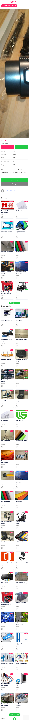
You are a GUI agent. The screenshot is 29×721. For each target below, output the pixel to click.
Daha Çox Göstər (14, 302)
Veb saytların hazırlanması (9, 5)
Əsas (2, 7)
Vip (8, 147)
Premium (22, 147)
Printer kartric (12, 7)
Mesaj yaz (14, 184)
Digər (6, 7)
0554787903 (14, 180)
